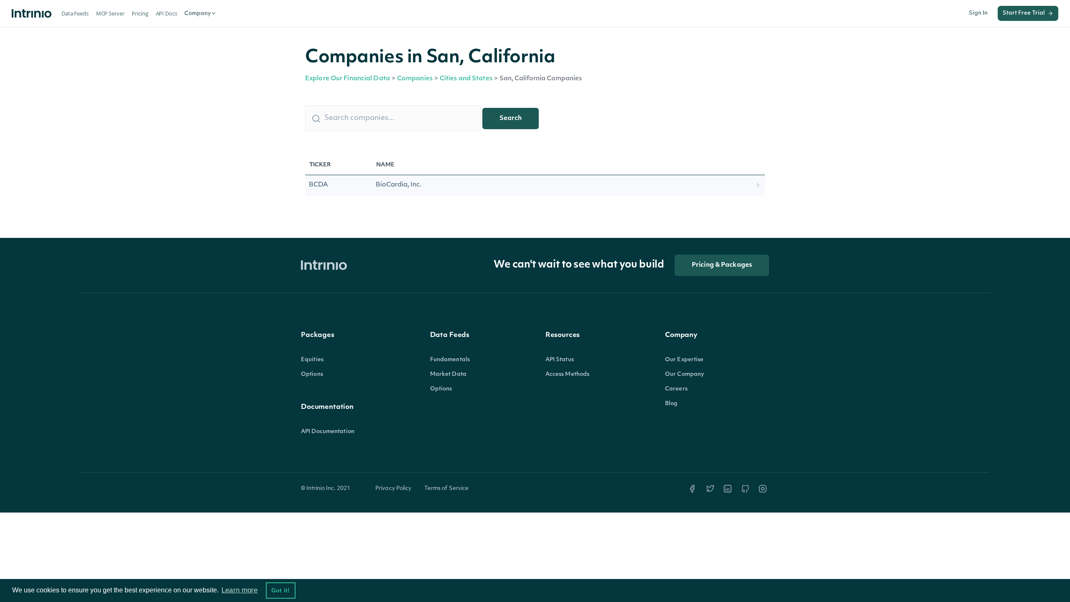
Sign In (978, 13)
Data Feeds (75, 13)
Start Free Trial (1024, 13)
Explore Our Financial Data (347, 79)
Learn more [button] (239, 590)
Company (197, 13)
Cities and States (466, 79)
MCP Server (110, 13)
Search (510, 118)
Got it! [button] (280, 590)
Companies (415, 79)
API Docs (166, 13)
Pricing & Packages (722, 265)
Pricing (140, 13)
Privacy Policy (393, 488)
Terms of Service (446, 488)
